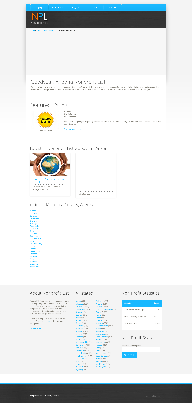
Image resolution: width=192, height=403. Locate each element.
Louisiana (79, 326)
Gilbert (32, 231)
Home (32, 30)
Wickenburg (34, 264)
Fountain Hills (35, 226)
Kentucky (99, 323)
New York (79, 348)
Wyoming (79, 370)
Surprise (33, 256)
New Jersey (100, 342)
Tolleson (33, 261)
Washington (100, 364)
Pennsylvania (81, 353)
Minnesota (100, 331)
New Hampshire (82, 342)
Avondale (34, 211)
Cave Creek (34, 218)
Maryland (79, 328)
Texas (98, 359)
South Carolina (81, 356)
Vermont (79, 364)
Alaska (78, 301)
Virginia (99, 361)
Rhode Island (101, 353)
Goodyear (34, 236)
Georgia (79, 315)
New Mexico (81, 345)
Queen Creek (35, 251)
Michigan (79, 331)
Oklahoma (80, 350)
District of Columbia (104, 309)
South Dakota (101, 356)
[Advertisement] (96, 52)
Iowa (78, 318)
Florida (98, 312)
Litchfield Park (35, 239)
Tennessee (80, 359)
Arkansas (79, 304)
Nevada (99, 345)
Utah (77, 361)
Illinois (78, 320)
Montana (79, 337)
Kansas (78, 323)
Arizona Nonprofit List (45, 30)
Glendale (33, 234)
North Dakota (81, 339)
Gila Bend (34, 228)
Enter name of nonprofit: (131, 346)
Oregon (99, 350)
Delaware (79, 312)
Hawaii (98, 315)
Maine (98, 328)
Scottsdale (34, 254)
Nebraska (100, 339)
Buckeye (33, 213)
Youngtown (34, 266)
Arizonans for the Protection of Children (49, 181)
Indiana (99, 320)
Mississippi (100, 334)
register (47, 321)
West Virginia (101, 367)
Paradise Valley (36, 244)
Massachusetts (102, 326)
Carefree (33, 216)
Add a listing (156, 396)
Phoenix (33, 249)
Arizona (99, 304)
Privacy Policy (35, 329)
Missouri (79, 334)
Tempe (33, 259)
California (79, 307)
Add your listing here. (72, 129)
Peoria (32, 246)
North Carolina (102, 337)
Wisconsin (80, 367)
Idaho (98, 318)
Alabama (99, 301)
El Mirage (33, 223)
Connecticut (80, 309)
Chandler (33, 221)
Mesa (32, 241)
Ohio (98, 348)
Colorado (100, 307)
